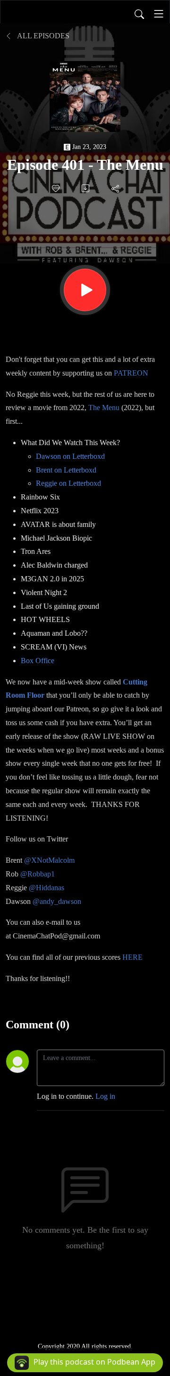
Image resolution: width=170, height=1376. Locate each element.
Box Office (37, 661)
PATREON (131, 373)
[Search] (139, 13)
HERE (132, 957)
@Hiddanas (46, 888)
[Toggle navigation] (159, 14)
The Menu (103, 407)
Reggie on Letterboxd (68, 483)
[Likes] (56, 188)
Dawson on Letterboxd (70, 456)
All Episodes (42, 36)
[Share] (115, 188)
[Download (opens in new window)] (86, 188)
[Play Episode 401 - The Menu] (85, 290)
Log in (105, 1096)
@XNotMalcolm (49, 860)
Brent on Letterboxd (66, 470)
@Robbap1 (37, 874)
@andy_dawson (57, 901)
